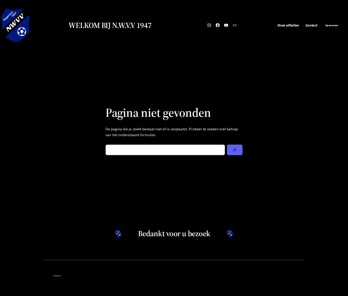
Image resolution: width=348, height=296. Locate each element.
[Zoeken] (235, 150)
